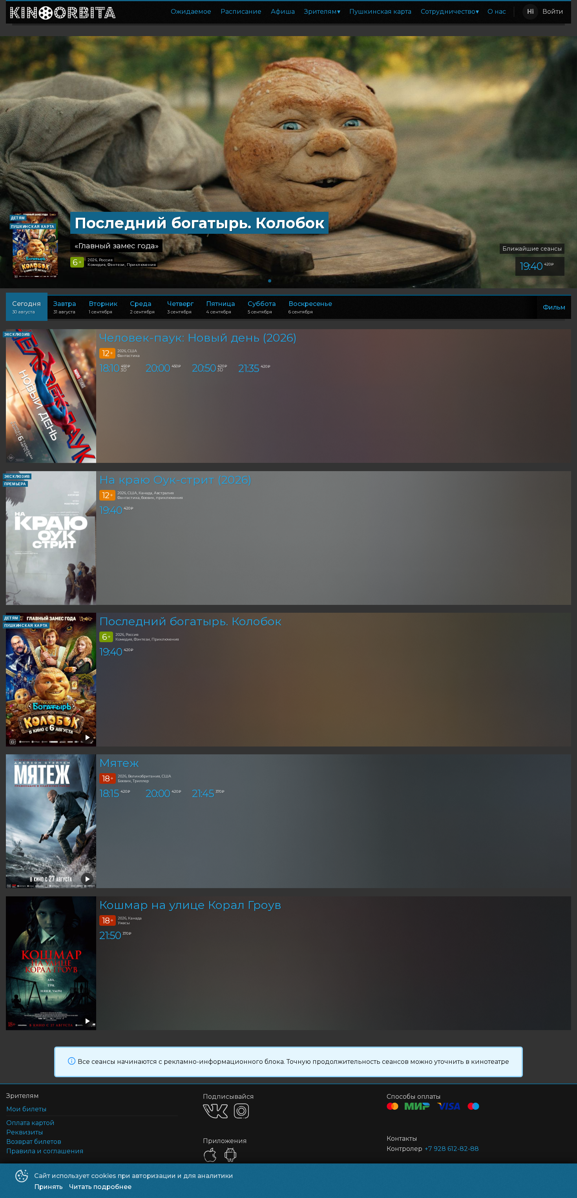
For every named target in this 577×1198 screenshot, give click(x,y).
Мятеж (119, 763)
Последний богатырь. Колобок (190, 621)
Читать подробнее (100, 1187)
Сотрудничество (448, 11)
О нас (497, 11)
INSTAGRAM (241, 1110)
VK (215, 1111)
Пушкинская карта (380, 11)
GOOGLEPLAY (230, 1155)
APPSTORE (210, 1155)
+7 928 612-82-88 (452, 1148)
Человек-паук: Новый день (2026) (198, 338)
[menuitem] (191, 12)
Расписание (241, 11)
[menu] (316, 12)
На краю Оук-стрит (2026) (175, 479)
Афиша (283, 11)
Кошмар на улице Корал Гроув (190, 905)
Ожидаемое (191, 11)
